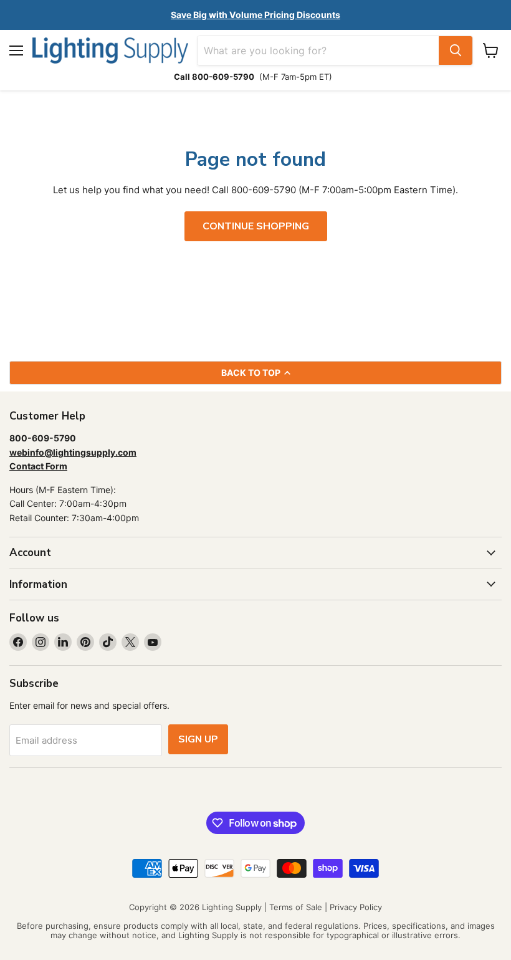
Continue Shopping (256, 226)
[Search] (455, 50)
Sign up (198, 739)
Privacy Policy (356, 907)
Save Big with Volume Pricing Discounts (255, 14)
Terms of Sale (295, 907)
